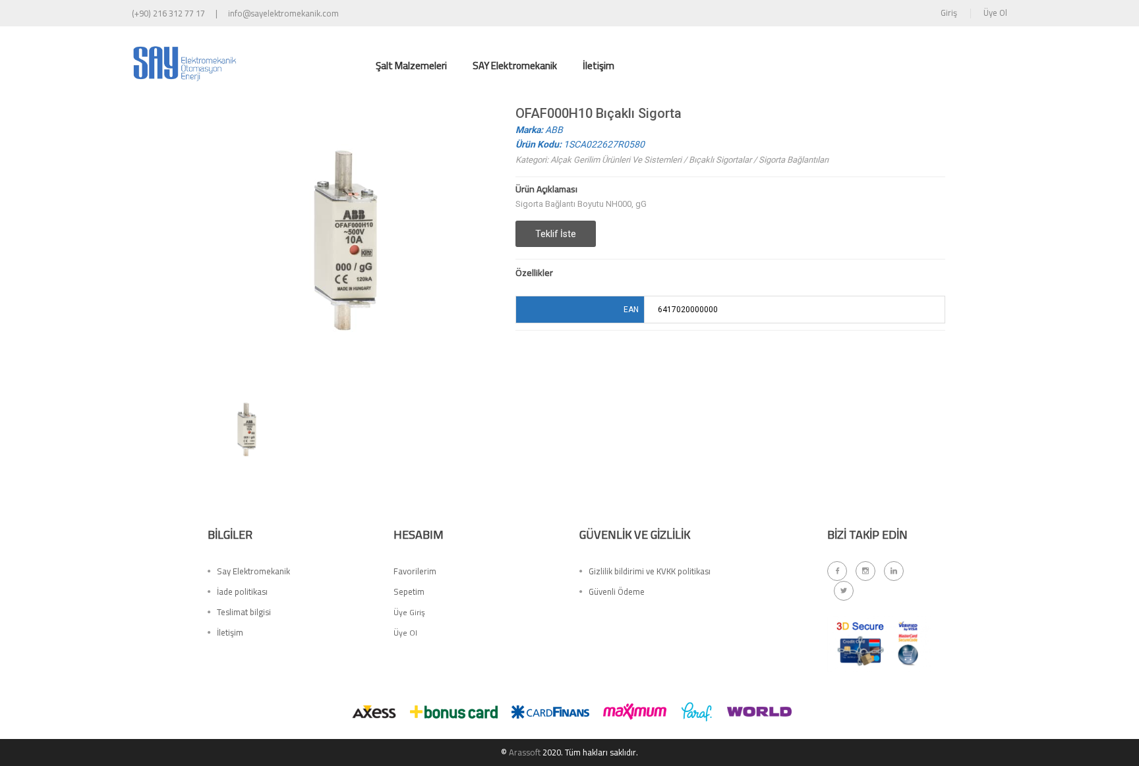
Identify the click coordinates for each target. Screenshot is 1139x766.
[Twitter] (844, 591)
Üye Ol (995, 12)
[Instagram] (865, 571)
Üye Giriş (409, 612)
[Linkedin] (894, 571)
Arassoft (524, 752)
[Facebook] (837, 571)
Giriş (949, 12)
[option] (246, 428)
